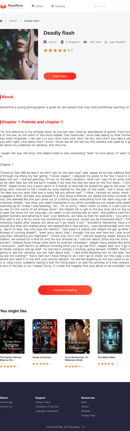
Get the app (6, 402)
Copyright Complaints (46, 411)
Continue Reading (65, 290)
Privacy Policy (42, 402)
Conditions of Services (47, 406)
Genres (85, 406)
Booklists (86, 411)
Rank (84, 402)
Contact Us (6, 406)
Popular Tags (88, 415)
